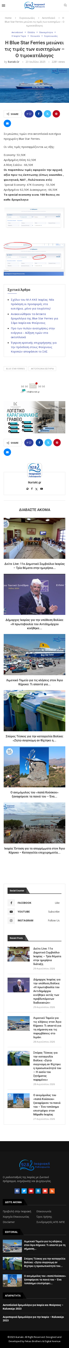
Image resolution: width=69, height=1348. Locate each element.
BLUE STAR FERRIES (15, 368)
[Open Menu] (3, 5)
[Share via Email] (7, 123)
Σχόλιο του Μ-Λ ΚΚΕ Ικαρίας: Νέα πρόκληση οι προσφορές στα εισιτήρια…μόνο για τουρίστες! (32, 304)
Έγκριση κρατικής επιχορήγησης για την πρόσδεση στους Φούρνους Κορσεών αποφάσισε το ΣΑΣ (33, 347)
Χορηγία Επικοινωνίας (16, 1216)
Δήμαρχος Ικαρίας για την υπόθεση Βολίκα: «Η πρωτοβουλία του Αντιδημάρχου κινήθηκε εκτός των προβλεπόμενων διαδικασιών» (46, 991)
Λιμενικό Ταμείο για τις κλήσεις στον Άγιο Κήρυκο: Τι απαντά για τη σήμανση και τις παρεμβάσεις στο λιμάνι (47, 1027)
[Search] (65, 5)
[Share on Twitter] (47, 113)
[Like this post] (30, 114)
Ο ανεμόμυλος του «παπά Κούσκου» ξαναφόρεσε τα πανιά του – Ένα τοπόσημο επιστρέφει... (45, 1279)
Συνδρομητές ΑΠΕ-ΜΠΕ (50, 1222)
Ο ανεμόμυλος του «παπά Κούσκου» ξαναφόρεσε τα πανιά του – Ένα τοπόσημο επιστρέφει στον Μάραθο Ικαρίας (46, 1105)
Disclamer (9, 1222)
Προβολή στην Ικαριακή (17, 1211)
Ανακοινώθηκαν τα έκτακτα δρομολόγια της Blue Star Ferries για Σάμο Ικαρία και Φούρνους (34, 318)
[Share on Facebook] (38, 113)
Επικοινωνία (43, 1211)
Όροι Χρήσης (44, 1216)
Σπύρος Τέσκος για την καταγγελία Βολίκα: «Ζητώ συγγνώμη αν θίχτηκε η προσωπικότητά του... (44, 1262)
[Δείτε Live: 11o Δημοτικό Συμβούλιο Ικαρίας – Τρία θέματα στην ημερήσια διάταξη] (34, 538)
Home (8, 17)
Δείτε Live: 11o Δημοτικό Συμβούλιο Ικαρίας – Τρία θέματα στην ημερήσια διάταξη (47, 956)
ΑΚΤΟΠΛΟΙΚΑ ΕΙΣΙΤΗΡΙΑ (42, 368)
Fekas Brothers (33, 1341)
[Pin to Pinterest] (56, 113)
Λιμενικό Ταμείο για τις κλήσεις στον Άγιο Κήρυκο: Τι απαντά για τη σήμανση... (45, 1245)
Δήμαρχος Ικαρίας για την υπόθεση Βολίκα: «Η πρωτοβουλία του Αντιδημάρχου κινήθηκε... (34, 624)
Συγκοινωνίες (27, 17)
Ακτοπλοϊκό (48, 17)
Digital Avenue (53, 1341)
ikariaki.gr (13, 61)
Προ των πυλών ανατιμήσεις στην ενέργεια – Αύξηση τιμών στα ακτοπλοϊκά (33, 332)
